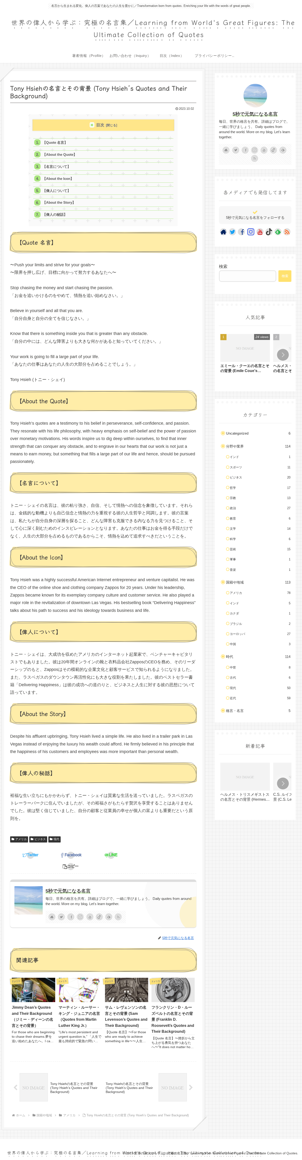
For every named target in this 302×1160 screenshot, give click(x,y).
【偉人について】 (56, 191)
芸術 (260, 549)
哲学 (260, 488)
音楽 (260, 570)
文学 (260, 528)
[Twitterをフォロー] (61, 917)
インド (260, 457)
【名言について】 (56, 167)
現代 (56, 839)
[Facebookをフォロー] (71, 917)
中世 (260, 667)
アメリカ (21, 839)
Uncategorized (258, 433)
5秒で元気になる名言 (68, 890)
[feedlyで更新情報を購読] (109, 917)
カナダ (260, 613)
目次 (100, 125)
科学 (260, 539)
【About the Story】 (59, 202)
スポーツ (260, 467)
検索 (223, 266)
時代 (258, 657)
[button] (70, 866)
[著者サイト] (52, 917)
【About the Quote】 (59, 154)
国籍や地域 (258, 582)
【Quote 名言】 (55, 142)
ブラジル (260, 624)
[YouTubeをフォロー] (90, 917)
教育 (260, 518)
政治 (260, 508)
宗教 (260, 498)
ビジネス (40, 839)
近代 (260, 698)
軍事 (260, 559)
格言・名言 (258, 711)
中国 (260, 644)
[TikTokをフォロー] (99, 917)
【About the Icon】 (58, 179)
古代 (260, 677)
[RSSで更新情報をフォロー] (118, 917)
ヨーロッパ (260, 634)
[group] (245, 355)
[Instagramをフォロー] (80, 917)
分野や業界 (258, 446)
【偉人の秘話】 (54, 214)
